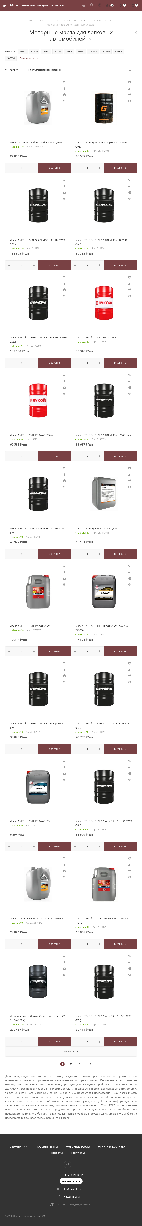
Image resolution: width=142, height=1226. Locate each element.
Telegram (67, 1164)
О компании (19, 1146)
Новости (56, 1152)
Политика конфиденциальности (74, 1204)
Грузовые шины (47, 1146)
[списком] (130, 70)
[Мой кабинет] (99, 5)
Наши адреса (72, 1196)
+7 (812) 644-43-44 (72, 1174)
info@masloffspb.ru (73, 1189)
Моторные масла (78, 1146)
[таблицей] (135, 70)
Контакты (78, 1152)
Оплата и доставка (112, 1146)
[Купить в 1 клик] (64, 94)
